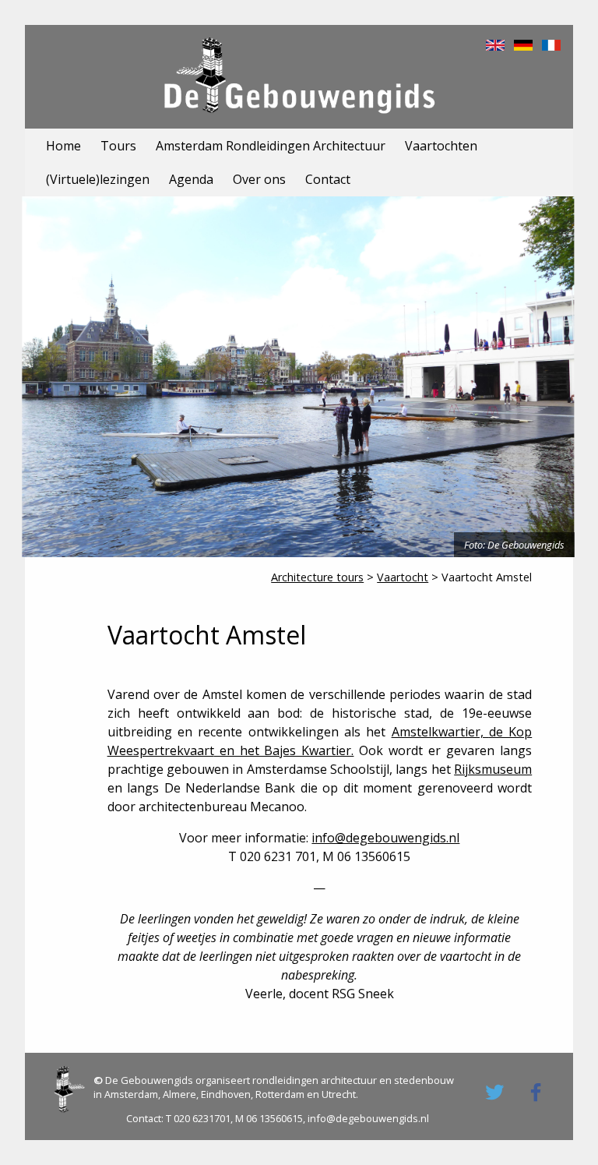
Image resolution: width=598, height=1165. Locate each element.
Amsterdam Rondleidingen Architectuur (270, 145)
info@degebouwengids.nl (385, 837)
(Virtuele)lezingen (98, 179)
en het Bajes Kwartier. (284, 750)
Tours (118, 145)
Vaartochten (441, 145)
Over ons (259, 179)
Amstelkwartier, (440, 731)
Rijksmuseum (493, 769)
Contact (327, 179)
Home (63, 145)
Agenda (191, 179)
